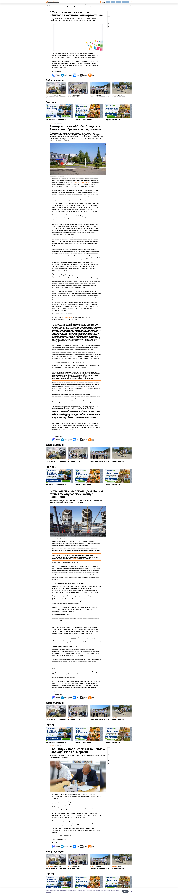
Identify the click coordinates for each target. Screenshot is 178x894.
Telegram (125, 2)
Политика (52, 745)
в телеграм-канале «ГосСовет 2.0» (82, 182)
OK (113, 2)
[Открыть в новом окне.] (56, 75)
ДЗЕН (118, 2)
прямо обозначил (67, 317)
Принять (125, 891)
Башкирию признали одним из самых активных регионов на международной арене (95, 5)
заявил (75, 558)
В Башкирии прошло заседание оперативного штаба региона (115, 5)
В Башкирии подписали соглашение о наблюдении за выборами (73, 5)
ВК (108, 2)
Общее (48, 5)
